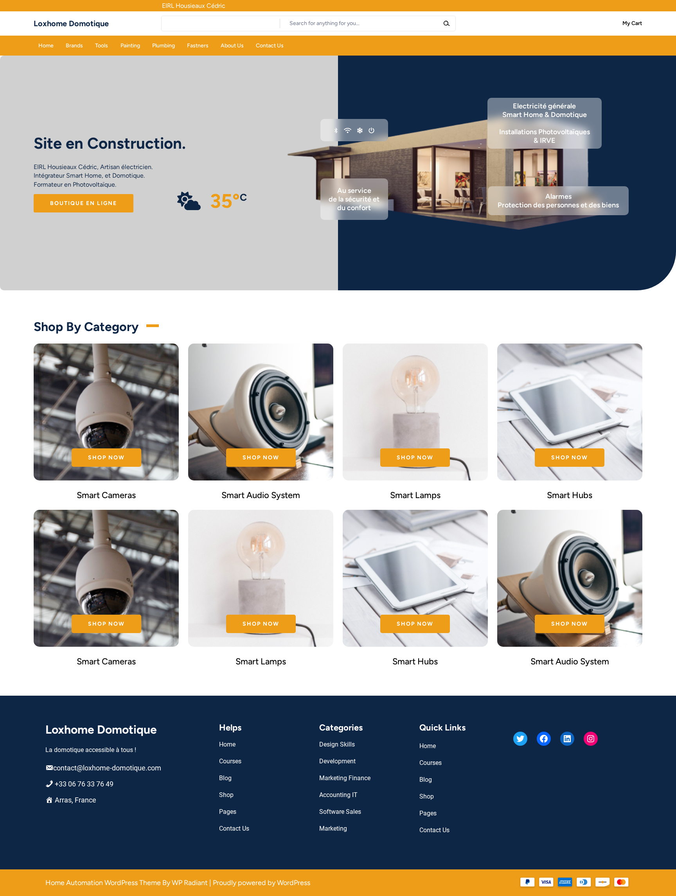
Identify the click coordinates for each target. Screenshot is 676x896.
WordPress (293, 882)
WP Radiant (190, 882)
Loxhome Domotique (71, 23)
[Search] (446, 23)
